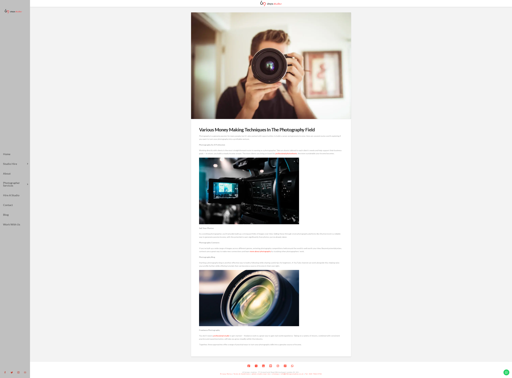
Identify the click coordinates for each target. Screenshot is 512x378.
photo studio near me (261, 374)
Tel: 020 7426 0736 (313, 374)
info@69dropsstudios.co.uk (292, 374)
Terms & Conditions (242, 374)
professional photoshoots (286, 153)
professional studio (221, 336)
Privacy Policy (226, 374)
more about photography (260, 251)
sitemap (275, 374)
